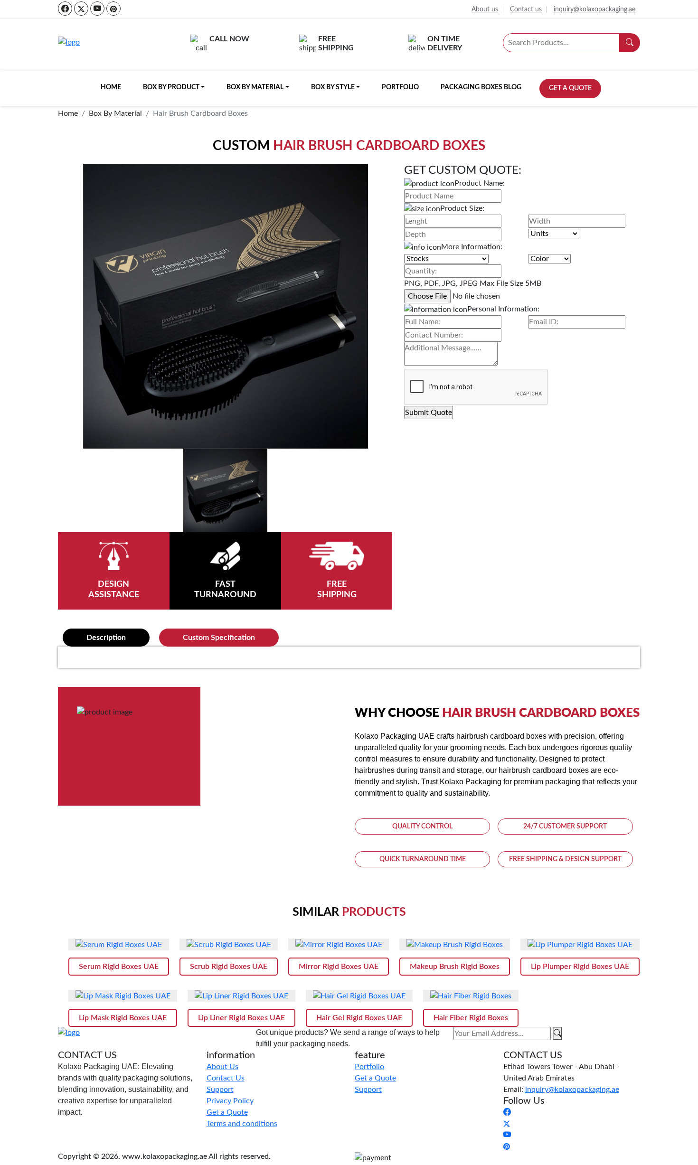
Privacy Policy (230, 1101)
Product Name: (479, 183)
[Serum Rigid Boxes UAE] (118, 944)
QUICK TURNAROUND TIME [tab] (422, 859)
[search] (630, 42)
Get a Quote (570, 88)
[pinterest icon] (113, 8)
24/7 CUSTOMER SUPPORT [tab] (565, 826)
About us (485, 9)
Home (111, 87)
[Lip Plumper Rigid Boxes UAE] (580, 944)
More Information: (471, 247)
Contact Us (226, 1078)
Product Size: (462, 208)
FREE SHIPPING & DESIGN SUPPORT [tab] (565, 859)
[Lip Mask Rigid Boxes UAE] (122, 996)
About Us (222, 1067)
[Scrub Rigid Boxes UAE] (228, 944)
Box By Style (333, 87)
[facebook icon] (65, 8)
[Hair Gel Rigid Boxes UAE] (359, 996)
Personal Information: (503, 309)
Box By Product (171, 87)
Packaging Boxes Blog (481, 87)
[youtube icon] (97, 8)
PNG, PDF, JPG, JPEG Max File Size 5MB (472, 283)
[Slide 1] (225, 490)
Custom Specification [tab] (219, 637)
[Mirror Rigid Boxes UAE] (338, 944)
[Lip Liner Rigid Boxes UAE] (241, 996)
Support (220, 1089)
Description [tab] (106, 637)
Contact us (526, 9)
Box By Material (254, 87)
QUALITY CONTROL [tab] (422, 826)
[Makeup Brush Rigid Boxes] (454, 944)
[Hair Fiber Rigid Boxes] (471, 996)
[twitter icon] (81, 8)
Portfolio (400, 87)
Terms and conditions (242, 1123)
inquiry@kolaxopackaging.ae (594, 9)
